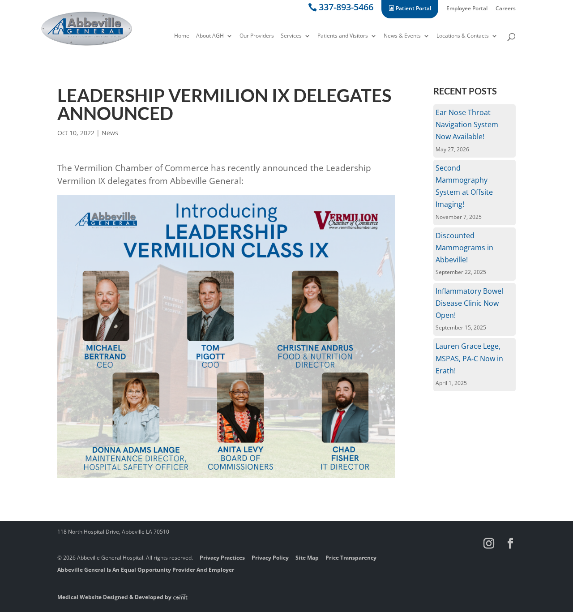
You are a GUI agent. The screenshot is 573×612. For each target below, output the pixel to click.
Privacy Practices (222, 557)
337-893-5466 (346, 8)
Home (181, 36)
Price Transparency (350, 557)
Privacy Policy (270, 557)
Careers (506, 9)
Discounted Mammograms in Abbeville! (464, 248)
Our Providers (256, 36)
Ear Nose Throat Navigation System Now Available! (467, 124)
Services (291, 36)
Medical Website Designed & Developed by (115, 597)
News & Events (402, 36)
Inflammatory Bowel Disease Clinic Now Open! (469, 303)
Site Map (307, 557)
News (110, 132)
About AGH (210, 36)
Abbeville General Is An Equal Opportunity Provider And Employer (145, 569)
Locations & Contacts (462, 36)
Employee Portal (466, 9)
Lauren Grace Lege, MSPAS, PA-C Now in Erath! (469, 358)
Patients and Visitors (342, 36)
